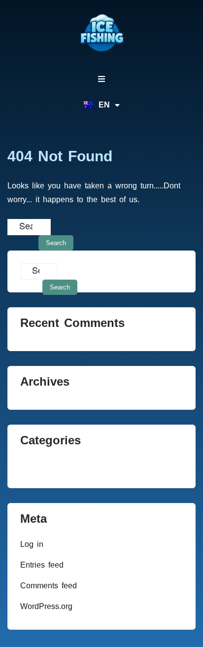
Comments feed (48, 585)
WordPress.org (46, 606)
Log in (31, 544)
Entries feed (42, 565)
